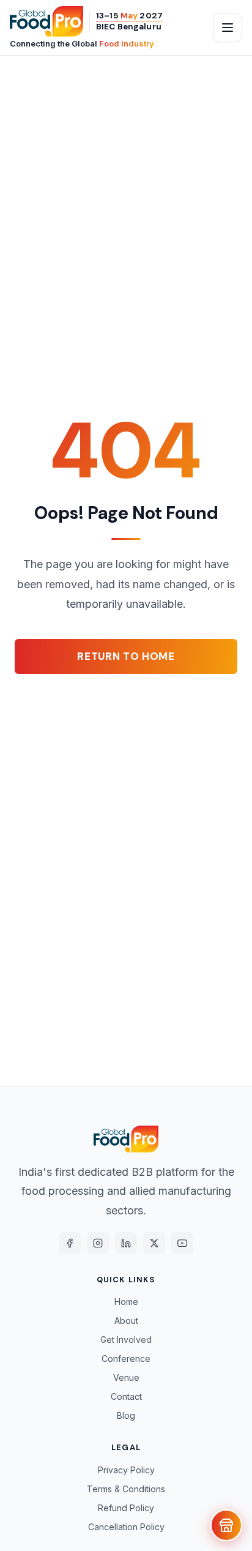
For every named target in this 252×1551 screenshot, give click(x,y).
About (126, 1320)
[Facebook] (70, 1243)
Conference (126, 1358)
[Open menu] (227, 27)
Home (126, 1301)
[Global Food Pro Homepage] (46, 21)
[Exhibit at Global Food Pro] (226, 1525)
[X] (154, 1243)
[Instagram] (98, 1243)
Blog (126, 1415)
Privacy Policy (126, 1470)
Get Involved (126, 1339)
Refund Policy (126, 1508)
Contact (126, 1396)
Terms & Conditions (126, 1489)
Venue (126, 1377)
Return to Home (126, 656)
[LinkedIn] (126, 1243)
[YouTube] (182, 1243)
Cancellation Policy (126, 1527)
